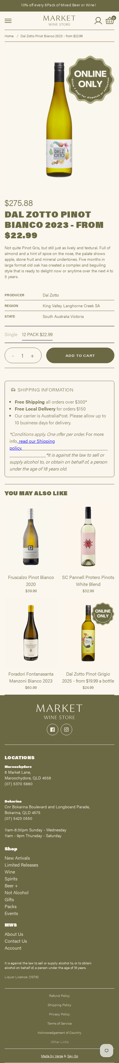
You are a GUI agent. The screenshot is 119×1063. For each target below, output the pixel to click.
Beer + (11, 885)
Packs (10, 906)
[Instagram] (66, 729)
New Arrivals (17, 857)
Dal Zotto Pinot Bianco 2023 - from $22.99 (52, 35)
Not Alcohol (17, 892)
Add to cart (80, 355)
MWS (11, 924)
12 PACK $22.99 (37, 334)
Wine (10, 871)
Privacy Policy (59, 1014)
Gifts (9, 899)
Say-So (72, 1055)
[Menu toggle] (8, 21)
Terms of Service (59, 1023)
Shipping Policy (59, 1004)
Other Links (59, 1041)
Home (9, 35)
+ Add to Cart (31, 571)
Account (13, 947)
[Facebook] (52, 729)
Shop (11, 848)
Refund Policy (59, 995)
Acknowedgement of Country (59, 1032)
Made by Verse (52, 1055)
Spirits (11, 878)
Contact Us (16, 941)
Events (11, 913)
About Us (14, 934)
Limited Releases (21, 864)
